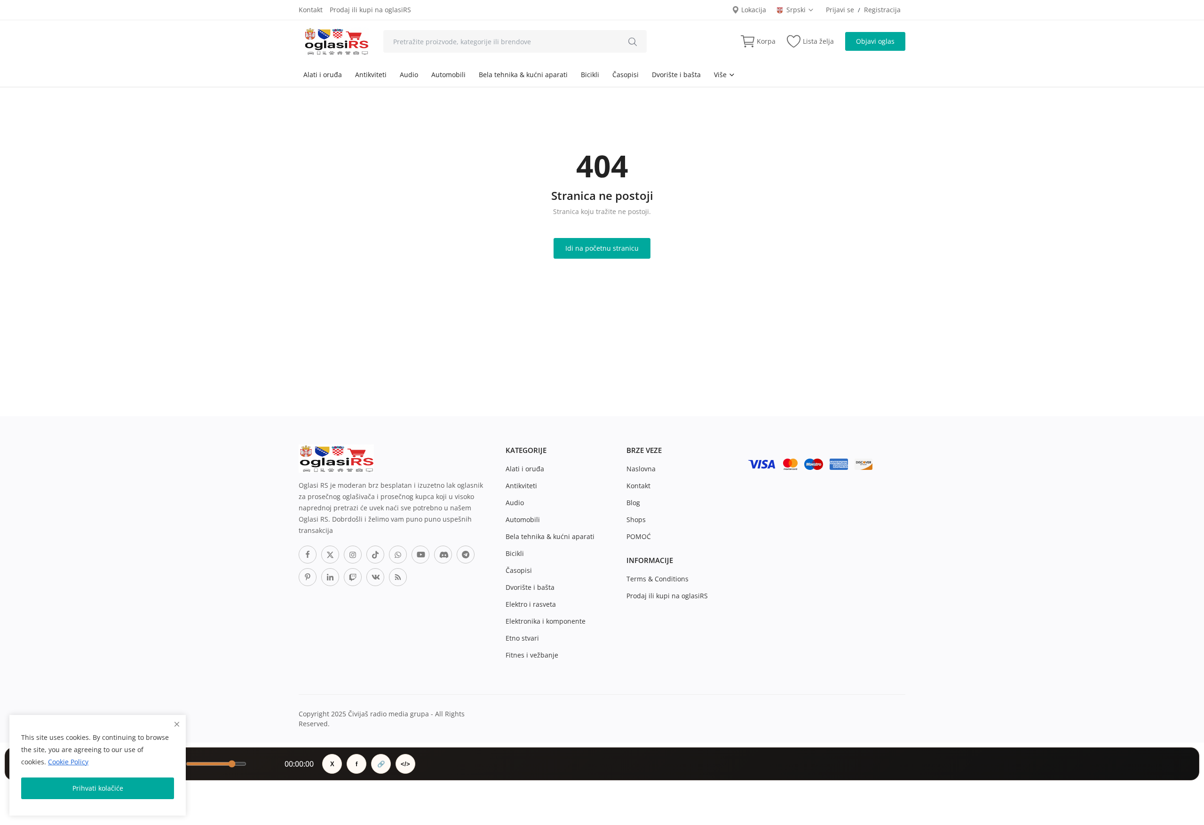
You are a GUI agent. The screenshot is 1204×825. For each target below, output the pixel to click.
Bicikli (590, 74)
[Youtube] (420, 554)
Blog (633, 502)
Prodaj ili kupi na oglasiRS (370, 9)
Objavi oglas (875, 41)
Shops (636, 519)
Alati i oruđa (322, 74)
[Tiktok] (375, 554)
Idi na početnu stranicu (602, 248)
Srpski (797, 9)
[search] (632, 41)
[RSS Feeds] (398, 577)
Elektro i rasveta (531, 604)
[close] (177, 724)
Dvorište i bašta (676, 74)
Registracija (882, 9)
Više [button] (721, 74)
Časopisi (625, 74)
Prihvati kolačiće (97, 788)
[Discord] (443, 554)
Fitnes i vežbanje (532, 654)
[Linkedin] (330, 577)
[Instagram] (353, 554)
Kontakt (311, 9)
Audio (409, 74)
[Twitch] (353, 577)
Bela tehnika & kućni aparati (523, 74)
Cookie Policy (68, 761)
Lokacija (752, 9)
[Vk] (375, 577)
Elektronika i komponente (546, 621)
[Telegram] (466, 554)
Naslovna (641, 468)
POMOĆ (638, 536)
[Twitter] (330, 554)
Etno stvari (522, 638)
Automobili (448, 74)
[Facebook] (308, 554)
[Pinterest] (308, 577)
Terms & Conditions (657, 578)
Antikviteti (371, 74)
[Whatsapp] (398, 554)
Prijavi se (840, 9)
